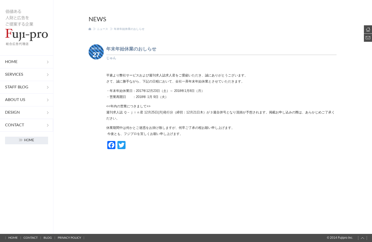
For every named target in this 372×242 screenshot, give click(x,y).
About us (15, 100)
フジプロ (26, 27)
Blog (48, 237)
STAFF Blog (16, 87)
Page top (362, 238)
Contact (14, 125)
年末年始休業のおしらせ (131, 48)
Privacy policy (69, 237)
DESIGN (12, 112)
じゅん (111, 58)
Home (11, 62)
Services (14, 74)
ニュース (102, 28)
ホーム (90, 29)
